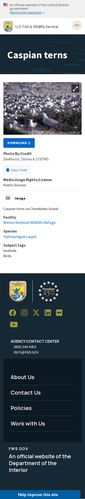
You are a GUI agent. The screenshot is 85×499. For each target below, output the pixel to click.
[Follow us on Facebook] (14, 313)
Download (17, 142)
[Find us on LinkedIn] (49, 313)
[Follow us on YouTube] (15, 324)
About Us (22, 377)
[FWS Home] (8, 26)
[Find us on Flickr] (61, 313)
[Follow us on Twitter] (37, 313)
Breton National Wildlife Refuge (29, 222)
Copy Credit (18, 170)
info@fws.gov (26, 352)
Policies (21, 408)
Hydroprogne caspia (19, 236)
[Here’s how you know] (42, 9)
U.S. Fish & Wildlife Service (36, 26)
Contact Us (26, 392)
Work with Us (28, 423)
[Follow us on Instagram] (26, 313)
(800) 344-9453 (25, 346)
